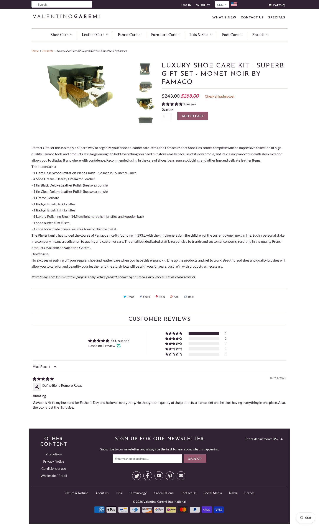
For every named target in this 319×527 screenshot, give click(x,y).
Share (146, 296)
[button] (172, 104)
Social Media (213, 493)
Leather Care (93, 35)
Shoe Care (59, 35)
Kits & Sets (199, 35)
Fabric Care (128, 35)
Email (191, 296)
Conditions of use (53, 468)
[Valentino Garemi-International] (66, 17)
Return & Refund (76, 493)
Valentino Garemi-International (164, 501)
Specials (276, 17)
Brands (258, 35)
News (233, 493)
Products (47, 50)
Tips (119, 493)
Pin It (162, 296)
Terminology (138, 493)
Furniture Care (164, 35)
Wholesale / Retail (54, 476)
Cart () (278, 5)
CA (280, 439)
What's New (224, 17)
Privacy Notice (53, 461)
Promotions (54, 454)
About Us (102, 493)
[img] (43, 379)
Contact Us (252, 17)
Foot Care (230, 35)
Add (176, 296)
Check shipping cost (220, 96)
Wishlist (203, 5)
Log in (186, 5)
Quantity (167, 109)
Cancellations (163, 493)
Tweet (130, 296)
